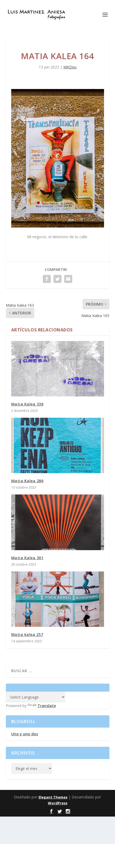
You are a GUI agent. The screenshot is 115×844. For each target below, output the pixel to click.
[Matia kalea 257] (57, 599)
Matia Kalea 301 (27, 557)
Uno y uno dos (24, 733)
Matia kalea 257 (27, 634)
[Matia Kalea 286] (57, 445)
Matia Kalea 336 (27, 404)
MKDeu (69, 67)
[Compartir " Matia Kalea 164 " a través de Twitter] (57, 279)
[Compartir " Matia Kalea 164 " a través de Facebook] (46, 279)
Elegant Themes (53, 797)
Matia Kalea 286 (27, 480)
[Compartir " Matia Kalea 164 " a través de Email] (68, 279)
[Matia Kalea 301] (57, 522)
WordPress (57, 803)
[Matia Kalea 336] (57, 368)
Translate (46, 705)
